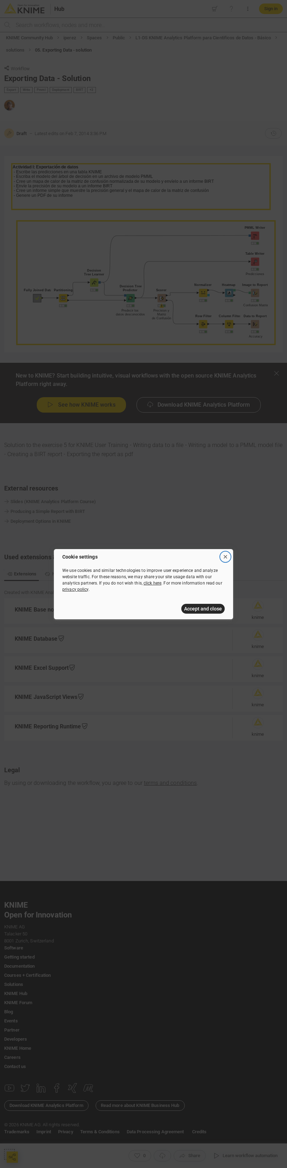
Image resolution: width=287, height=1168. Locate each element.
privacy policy (75, 589)
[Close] (225, 557)
